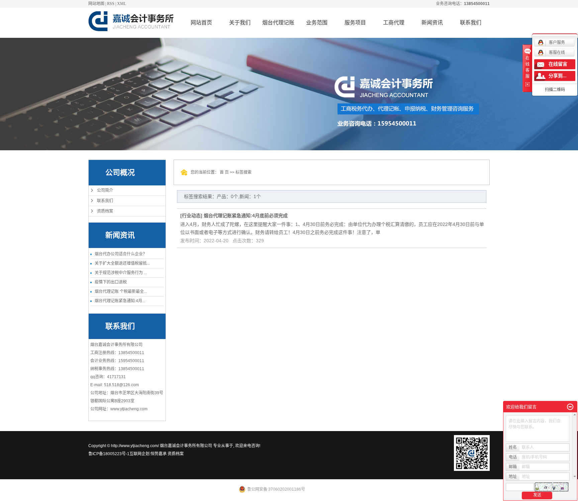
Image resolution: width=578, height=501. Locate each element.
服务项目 (355, 22)
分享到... (558, 75)
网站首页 (201, 22)
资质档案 (105, 211)
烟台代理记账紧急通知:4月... (120, 301)
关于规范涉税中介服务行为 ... (121, 272)
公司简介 (105, 190)
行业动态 (191, 215)
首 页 (224, 172)
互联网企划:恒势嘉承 (148, 453)
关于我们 (240, 22)
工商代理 (393, 22)
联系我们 (470, 22)
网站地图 (96, 3)
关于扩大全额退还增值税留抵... (122, 263)
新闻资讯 (432, 22)
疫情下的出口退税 (111, 282)
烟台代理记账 (278, 22)
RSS (110, 3)
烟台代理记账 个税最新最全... (121, 291)
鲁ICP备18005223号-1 (108, 453)
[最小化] (570, 407)
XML (121, 3)
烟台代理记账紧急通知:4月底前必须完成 (246, 215)
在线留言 (558, 64)
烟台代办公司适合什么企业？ (121, 254)
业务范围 (316, 22)
